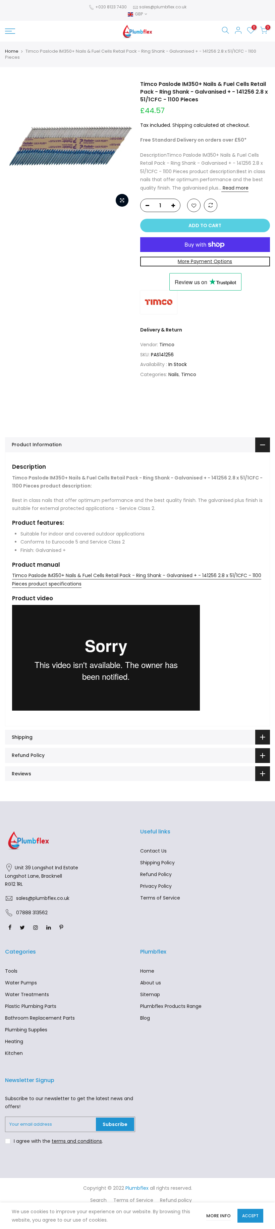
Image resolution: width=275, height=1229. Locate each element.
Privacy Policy (156, 886)
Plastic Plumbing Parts (30, 1006)
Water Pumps (21, 982)
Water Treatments (27, 994)
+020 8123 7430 (110, 7)
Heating (14, 1041)
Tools (11, 971)
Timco (166, 344)
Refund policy (176, 1200)
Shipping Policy (157, 862)
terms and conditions (77, 1141)
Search (98, 1200)
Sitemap (150, 994)
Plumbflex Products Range (171, 1006)
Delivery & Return (161, 329)
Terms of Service (160, 897)
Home (11, 51)
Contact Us (153, 851)
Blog (145, 1018)
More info (218, 1216)
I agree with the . (58, 1141)
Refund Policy (156, 874)
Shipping (182, 125)
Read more (235, 188)
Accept (250, 1216)
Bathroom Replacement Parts (40, 1018)
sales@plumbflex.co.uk (162, 7)
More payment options (205, 261)
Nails (173, 374)
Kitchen (14, 1053)
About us (150, 982)
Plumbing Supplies (26, 1029)
